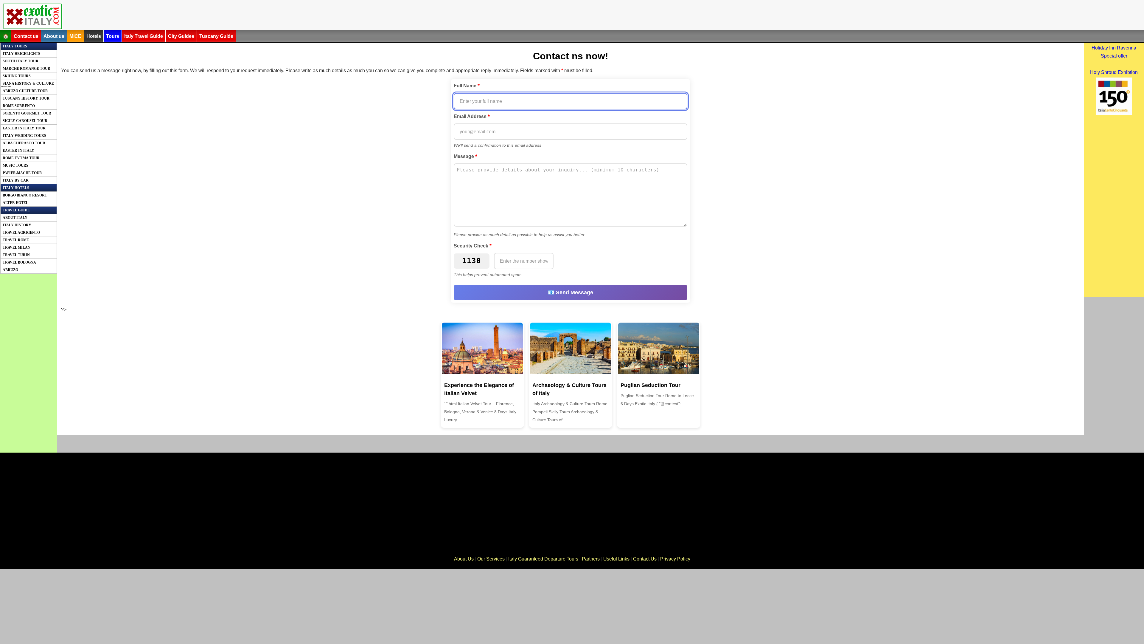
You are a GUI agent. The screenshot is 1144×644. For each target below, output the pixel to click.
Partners (591, 558)
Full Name (467, 86)
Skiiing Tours (17, 76)
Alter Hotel (15, 203)
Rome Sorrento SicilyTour (18, 107)
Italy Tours (15, 46)
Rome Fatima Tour (21, 158)
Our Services (491, 558)
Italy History (17, 225)
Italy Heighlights (21, 54)
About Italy (15, 218)
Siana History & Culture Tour (27, 84)
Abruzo (10, 270)
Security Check (473, 246)
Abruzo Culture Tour (25, 91)
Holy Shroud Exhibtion (1114, 72)
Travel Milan (16, 247)
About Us (464, 558)
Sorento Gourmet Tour (27, 113)
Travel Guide (16, 210)
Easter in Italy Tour (24, 128)
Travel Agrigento (21, 232)
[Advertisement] (373, 16)
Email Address (472, 116)
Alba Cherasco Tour (24, 143)
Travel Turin (16, 255)
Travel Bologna (19, 262)
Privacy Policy (675, 558)
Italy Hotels (16, 188)
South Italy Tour (20, 61)
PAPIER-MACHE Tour (22, 173)
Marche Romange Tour (26, 68)
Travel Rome (16, 240)
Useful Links (616, 558)
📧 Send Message (570, 292)
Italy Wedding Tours (24, 136)
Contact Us (645, 558)
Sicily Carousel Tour (25, 121)
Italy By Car (16, 180)
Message (465, 156)
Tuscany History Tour (26, 98)
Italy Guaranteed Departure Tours (543, 558)
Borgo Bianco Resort (25, 195)
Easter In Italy (18, 150)
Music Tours (15, 165)
